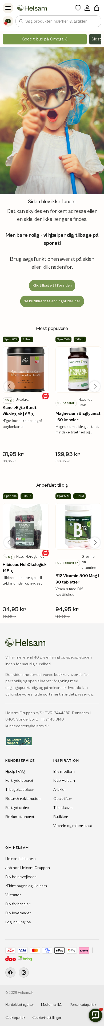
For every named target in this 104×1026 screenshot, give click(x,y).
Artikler (59, 789)
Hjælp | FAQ (15, 771)
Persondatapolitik (83, 1005)
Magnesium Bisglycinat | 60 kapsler (78, 416)
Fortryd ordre (17, 807)
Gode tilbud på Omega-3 (44, 39)
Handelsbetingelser (19, 1005)
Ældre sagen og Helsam (26, 886)
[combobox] (58, 21)
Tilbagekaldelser (19, 789)
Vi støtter (13, 895)
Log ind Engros (18, 922)
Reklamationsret (19, 816)
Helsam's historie (20, 859)
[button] (96, 8)
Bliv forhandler (17, 904)
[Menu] (8, 8)
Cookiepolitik (15, 1018)
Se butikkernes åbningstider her (52, 301)
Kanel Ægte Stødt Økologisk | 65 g (20, 410)
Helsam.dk (26, 993)
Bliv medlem (64, 771)
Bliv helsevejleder (20, 877)
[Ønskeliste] (78, 8)
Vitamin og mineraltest (72, 826)
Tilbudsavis (63, 807)
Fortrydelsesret (19, 780)
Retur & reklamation (23, 798)
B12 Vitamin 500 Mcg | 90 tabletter (77, 579)
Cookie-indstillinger (46, 1018)
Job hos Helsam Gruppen (27, 868)
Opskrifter (62, 798)
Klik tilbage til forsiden (52, 285)
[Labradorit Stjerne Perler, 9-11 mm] (26, 369)
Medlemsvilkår (52, 1005)
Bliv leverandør (18, 913)
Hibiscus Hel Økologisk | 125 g (26, 567)
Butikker (60, 816)
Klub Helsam (64, 780)
